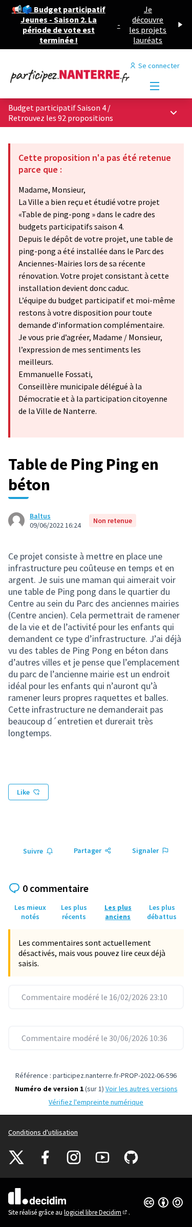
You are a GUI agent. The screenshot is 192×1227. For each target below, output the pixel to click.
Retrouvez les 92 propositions (60, 118)
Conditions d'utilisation (43, 1132)
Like (23, 792)
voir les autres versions (141, 1088)
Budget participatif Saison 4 (57, 107)
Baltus (40, 516)
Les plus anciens (118, 912)
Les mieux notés (30, 912)
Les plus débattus (162, 912)
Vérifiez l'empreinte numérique (96, 1102)
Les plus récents (74, 912)
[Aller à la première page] (73, 75)
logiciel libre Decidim (96, 1212)
